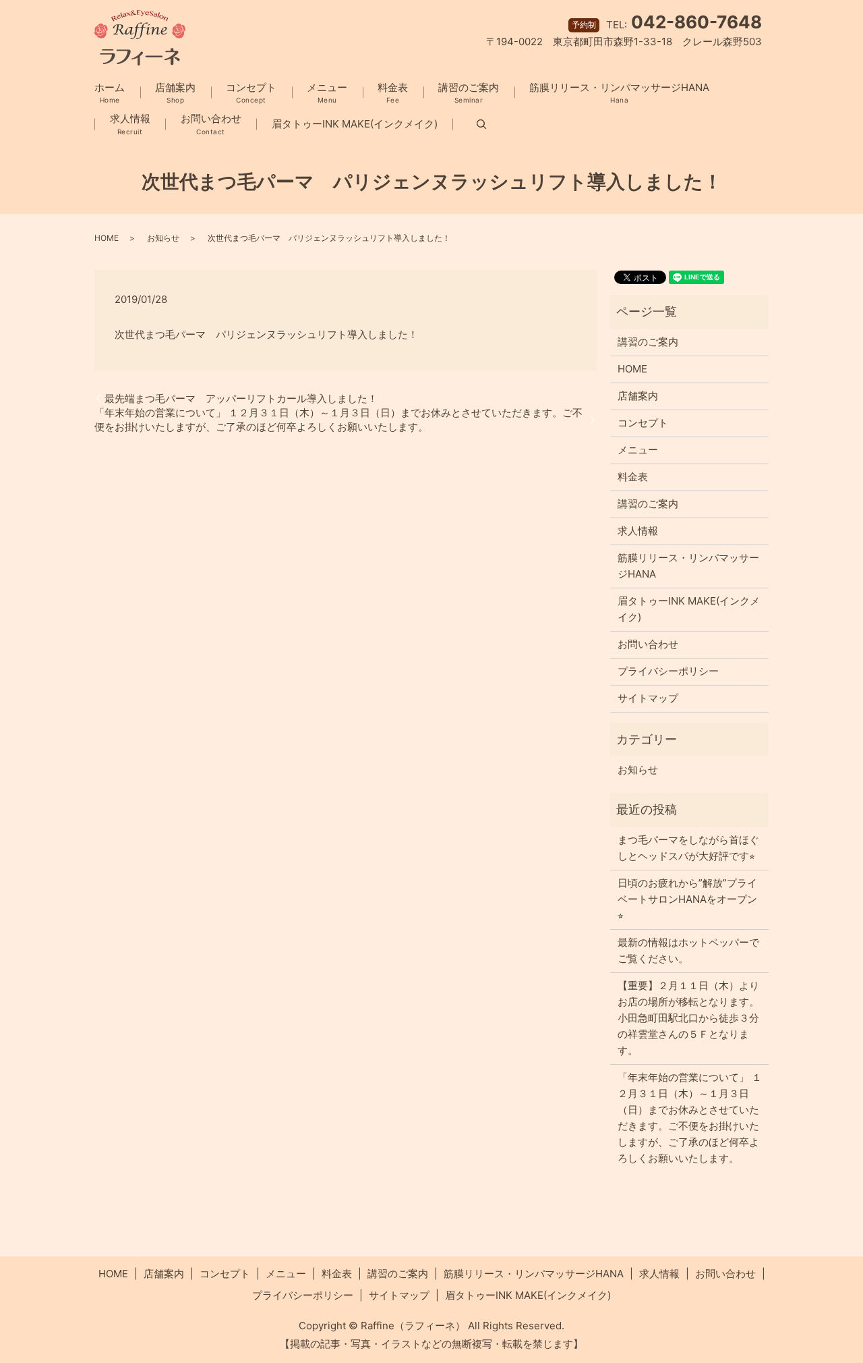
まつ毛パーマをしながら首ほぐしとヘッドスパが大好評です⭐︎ (688, 847)
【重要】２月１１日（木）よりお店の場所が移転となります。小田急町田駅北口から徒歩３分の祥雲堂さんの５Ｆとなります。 (688, 1018)
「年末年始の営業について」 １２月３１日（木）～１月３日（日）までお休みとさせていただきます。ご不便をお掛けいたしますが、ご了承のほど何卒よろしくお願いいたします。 (338, 419)
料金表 (393, 93)
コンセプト (251, 93)
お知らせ (163, 238)
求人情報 (130, 124)
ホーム (109, 93)
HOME (106, 238)
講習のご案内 (468, 93)
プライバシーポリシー (668, 671)
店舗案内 (175, 93)
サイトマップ (648, 698)
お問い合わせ (211, 124)
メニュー (327, 93)
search (469, 124)
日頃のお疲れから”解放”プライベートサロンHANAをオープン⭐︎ (687, 899)
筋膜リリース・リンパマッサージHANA (619, 93)
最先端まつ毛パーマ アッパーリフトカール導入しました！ (241, 398)
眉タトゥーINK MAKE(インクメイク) (355, 123)
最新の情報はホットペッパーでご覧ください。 (688, 950)
